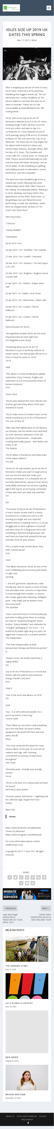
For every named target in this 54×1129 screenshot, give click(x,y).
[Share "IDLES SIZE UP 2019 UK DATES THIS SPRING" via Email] (27, 883)
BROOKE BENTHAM (15, 1094)
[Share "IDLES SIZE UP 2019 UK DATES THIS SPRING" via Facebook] (10, 877)
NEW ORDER (12, 1057)
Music (34, 40)
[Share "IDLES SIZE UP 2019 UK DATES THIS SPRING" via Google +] (21, 877)
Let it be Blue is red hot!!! (19, 1003)
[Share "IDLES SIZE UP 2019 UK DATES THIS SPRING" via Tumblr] (27, 877)
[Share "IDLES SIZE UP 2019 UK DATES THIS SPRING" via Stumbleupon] (21, 883)
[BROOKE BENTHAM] (27, 1077)
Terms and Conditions (26, 1116)
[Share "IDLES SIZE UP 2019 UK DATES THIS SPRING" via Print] (33, 883)
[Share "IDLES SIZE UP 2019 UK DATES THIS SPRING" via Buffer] (44, 877)
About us (10, 1116)
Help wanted (27, 1119)
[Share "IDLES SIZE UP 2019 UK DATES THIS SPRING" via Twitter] (15, 877)
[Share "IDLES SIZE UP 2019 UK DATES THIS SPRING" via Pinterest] (33, 877)
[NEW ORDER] (27, 1031)
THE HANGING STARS (17, 965)
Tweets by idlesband (15, 831)
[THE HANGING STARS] (27, 949)
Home (12, 816)
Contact (42, 1116)
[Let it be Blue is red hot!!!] (27, 986)
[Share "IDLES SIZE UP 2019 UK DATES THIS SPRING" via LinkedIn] (38, 877)
